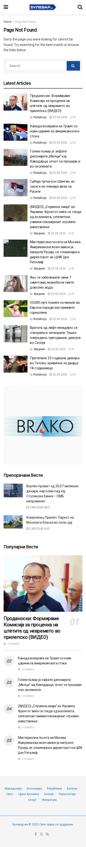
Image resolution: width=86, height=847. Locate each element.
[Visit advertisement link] (43, 425)
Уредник (39, 233)
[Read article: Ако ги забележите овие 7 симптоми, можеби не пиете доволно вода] (15, 283)
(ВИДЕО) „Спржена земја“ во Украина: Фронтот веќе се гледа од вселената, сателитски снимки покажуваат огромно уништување (55, 217)
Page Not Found (25, 21)
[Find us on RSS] (47, 834)
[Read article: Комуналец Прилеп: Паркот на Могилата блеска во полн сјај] (13, 522)
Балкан (72, 788)
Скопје (49, 794)
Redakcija (40, 117)
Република (54, 788)
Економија (34, 788)
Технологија (67, 794)
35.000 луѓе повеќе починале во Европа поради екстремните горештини (55, 307)
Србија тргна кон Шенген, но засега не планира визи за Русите (52, 186)
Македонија (13, 788)
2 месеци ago (39, 528)
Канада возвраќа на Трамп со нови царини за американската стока (54, 131)
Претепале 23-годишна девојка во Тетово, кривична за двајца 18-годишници (55, 363)
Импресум (49, 800)
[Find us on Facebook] (36, 834)
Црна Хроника (28, 794)
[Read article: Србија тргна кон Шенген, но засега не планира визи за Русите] (15, 187)
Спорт (32, 800)
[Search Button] (80, 7)
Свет (9, 794)
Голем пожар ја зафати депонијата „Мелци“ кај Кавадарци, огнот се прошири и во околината (49, 685)
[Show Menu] (6, 7)
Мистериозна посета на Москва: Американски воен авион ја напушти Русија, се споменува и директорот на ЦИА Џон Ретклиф (55, 252)
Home (7, 21)
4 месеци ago (39, 507)
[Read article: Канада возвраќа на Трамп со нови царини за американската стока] (15, 132)
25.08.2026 (59, 117)
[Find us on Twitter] (41, 834)
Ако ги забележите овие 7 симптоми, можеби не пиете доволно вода (52, 282)
